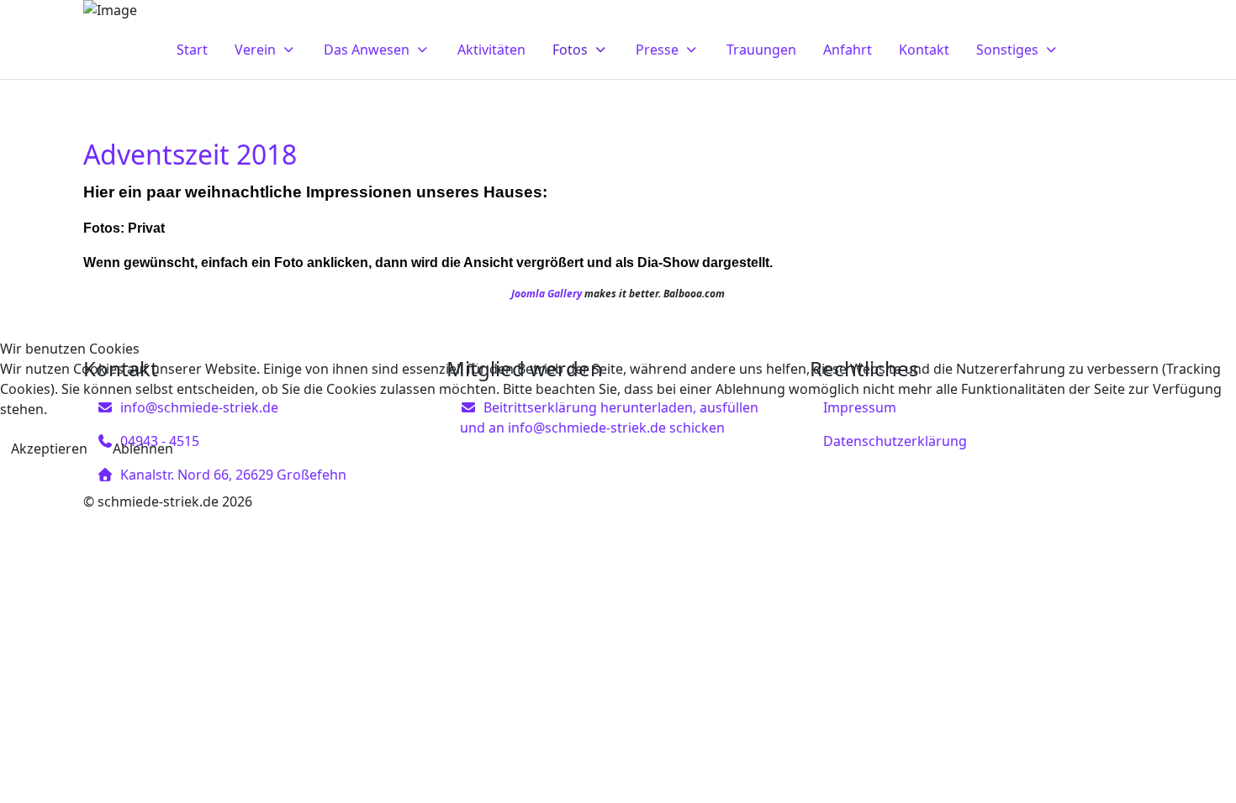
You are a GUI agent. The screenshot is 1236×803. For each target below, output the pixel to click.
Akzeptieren (49, 448)
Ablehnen (143, 448)
